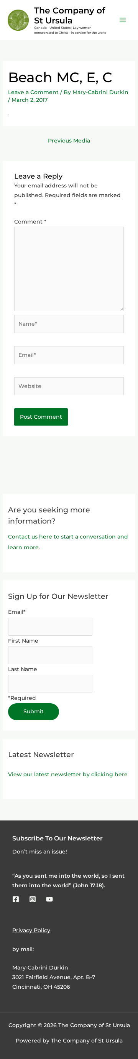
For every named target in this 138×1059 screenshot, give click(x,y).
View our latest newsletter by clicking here (68, 774)
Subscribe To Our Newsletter (57, 838)
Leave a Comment (33, 92)
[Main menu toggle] (122, 20)
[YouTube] (49, 899)
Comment (30, 222)
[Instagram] (32, 899)
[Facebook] (15, 899)
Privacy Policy (31, 930)
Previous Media (69, 141)
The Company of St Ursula (69, 15)
